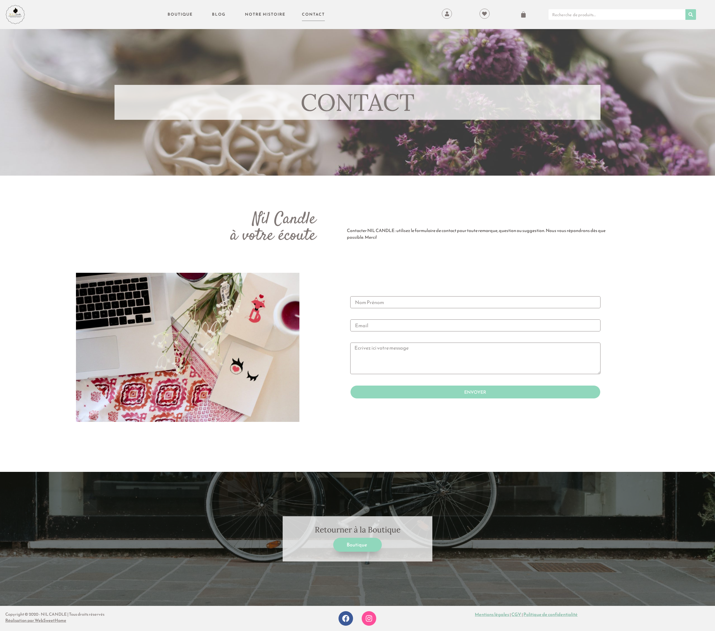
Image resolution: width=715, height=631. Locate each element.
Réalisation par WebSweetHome (35, 620)
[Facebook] (346, 618)
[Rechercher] (690, 14)
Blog (219, 14)
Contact (313, 14)
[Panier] (523, 14)
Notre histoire (265, 14)
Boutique (180, 14)
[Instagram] (369, 618)
